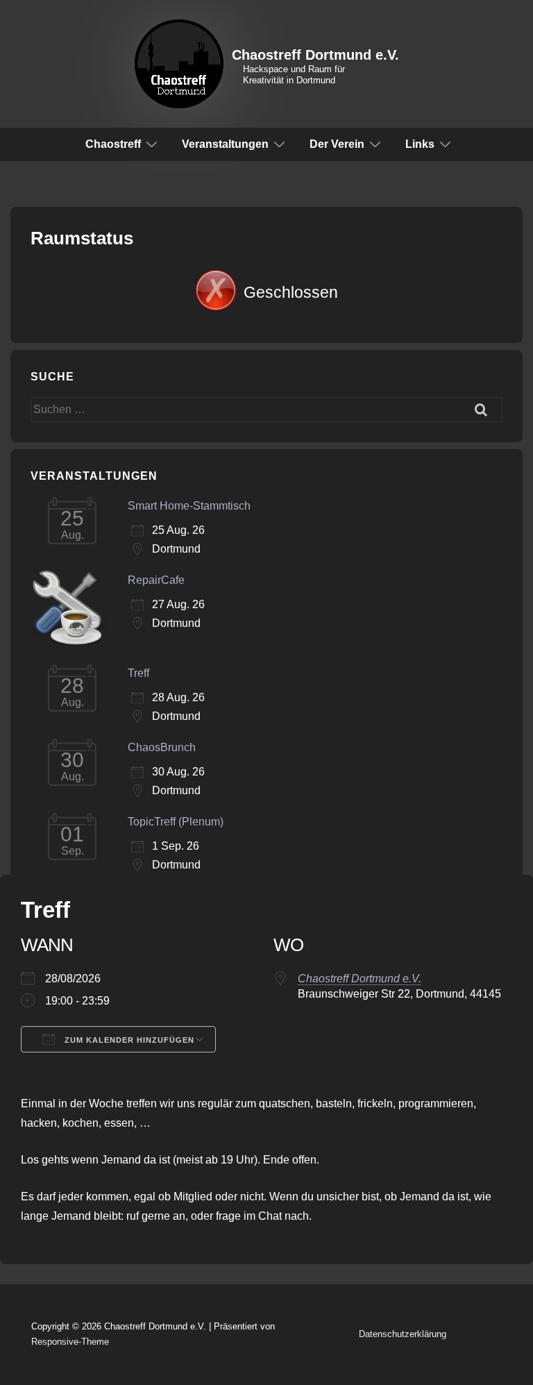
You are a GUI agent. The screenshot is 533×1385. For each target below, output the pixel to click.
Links (419, 144)
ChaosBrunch (162, 747)
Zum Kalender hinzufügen (128, 1040)
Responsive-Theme (70, 1341)
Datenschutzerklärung (402, 1334)
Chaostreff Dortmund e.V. (315, 54)
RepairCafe (156, 580)
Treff (138, 673)
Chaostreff (113, 144)
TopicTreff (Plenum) (175, 822)
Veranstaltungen (225, 144)
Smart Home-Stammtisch (189, 506)
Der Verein (337, 144)
